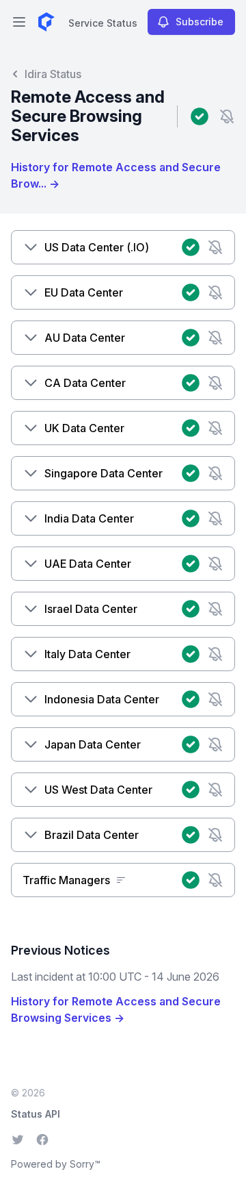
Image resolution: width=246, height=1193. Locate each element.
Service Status (102, 23)
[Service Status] (46, 22)
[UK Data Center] (31, 428)
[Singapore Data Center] (31, 473)
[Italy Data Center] (31, 654)
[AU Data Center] (31, 337)
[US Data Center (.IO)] (31, 247)
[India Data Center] (31, 518)
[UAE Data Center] (31, 563)
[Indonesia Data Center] (31, 699)
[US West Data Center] (31, 789)
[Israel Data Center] (31, 609)
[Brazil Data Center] (31, 835)
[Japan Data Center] (31, 744)
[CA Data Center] (31, 383)
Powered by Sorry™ (55, 1164)
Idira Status (53, 74)
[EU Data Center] (31, 292)
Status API (35, 1114)
